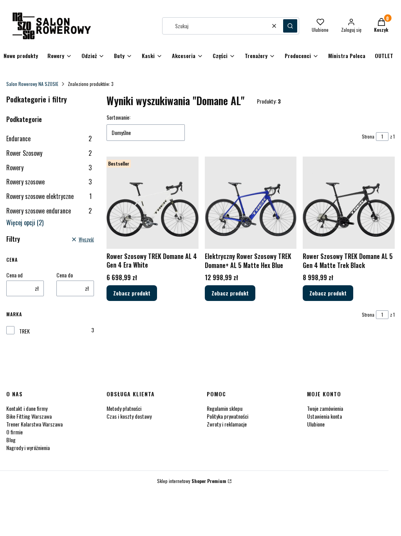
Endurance (49, 138)
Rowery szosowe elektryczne (49, 196)
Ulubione (316, 424)
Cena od (14, 275)
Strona (368, 136)
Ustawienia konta (324, 416)
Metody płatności (124, 408)
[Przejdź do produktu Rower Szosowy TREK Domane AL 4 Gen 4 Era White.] (153, 203)
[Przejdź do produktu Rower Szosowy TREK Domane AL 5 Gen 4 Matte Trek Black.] (349, 203)
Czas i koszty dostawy (129, 416)
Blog (11, 440)
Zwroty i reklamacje (227, 424)
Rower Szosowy (49, 153)
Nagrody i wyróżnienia (28, 447)
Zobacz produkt (131, 293)
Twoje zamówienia (325, 408)
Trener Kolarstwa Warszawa (34, 424)
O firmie (14, 432)
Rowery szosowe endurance (49, 210)
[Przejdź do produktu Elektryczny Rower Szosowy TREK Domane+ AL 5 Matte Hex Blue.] (251, 203)
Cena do (64, 275)
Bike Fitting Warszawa (29, 416)
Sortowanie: (118, 117)
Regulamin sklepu (224, 408)
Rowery (49, 167)
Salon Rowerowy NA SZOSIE (32, 83)
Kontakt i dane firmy (26, 408)
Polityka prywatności (227, 416)
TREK (24, 331)
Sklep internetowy (191, 481)
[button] (290, 26)
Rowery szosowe (49, 181)
